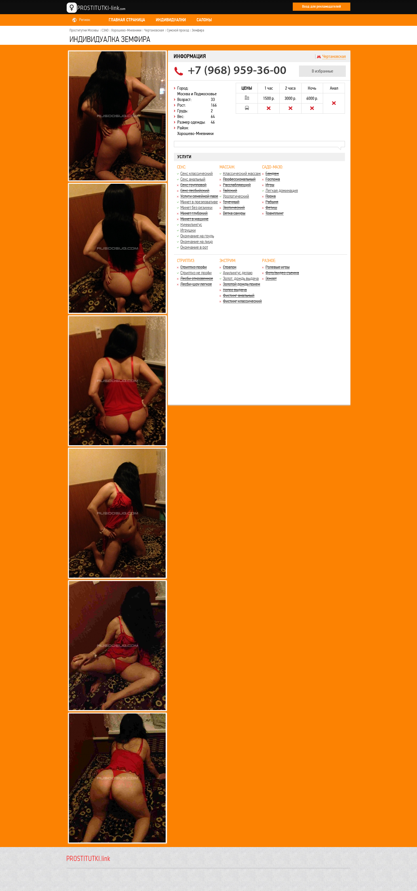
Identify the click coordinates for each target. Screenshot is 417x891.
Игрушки (188, 230)
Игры (270, 184)
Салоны (204, 20)
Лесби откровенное (196, 278)
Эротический (234, 207)
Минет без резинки (196, 207)
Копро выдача (235, 289)
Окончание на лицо (196, 241)
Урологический (236, 196)
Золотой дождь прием (241, 284)
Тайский (230, 190)
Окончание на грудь (197, 235)
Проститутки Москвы (84, 30)
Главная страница (127, 20)
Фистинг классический (242, 301)
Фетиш (271, 207)
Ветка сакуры (234, 213)
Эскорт (271, 278)
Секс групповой (193, 184)
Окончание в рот (194, 247)
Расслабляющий (237, 184)
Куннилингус (191, 224)
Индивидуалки (171, 20)
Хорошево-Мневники (126, 30)
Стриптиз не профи (196, 272)
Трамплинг (275, 213)
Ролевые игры (278, 267)
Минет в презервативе (199, 201)
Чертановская (154, 30)
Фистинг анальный (238, 295)
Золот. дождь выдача (241, 278)
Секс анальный (192, 179)
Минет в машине (194, 218)
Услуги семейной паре (199, 196)
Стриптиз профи (193, 267)
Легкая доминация (282, 190)
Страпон (229, 267)
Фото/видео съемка (282, 272)
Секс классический (196, 173)
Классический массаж (242, 173)
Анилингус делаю (237, 272)
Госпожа (273, 179)
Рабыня (272, 201)
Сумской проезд (178, 30)
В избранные (322, 71)
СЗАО (105, 30)
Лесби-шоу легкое (196, 284)
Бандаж (272, 173)
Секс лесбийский (194, 190)
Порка (271, 196)
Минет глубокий (194, 213)
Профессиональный (239, 179)
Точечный (231, 201)
